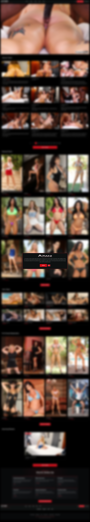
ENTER (43, 265)
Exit (49, 265)
